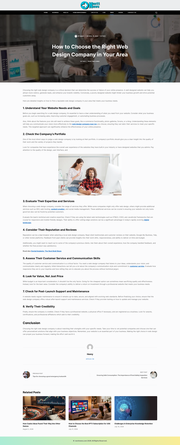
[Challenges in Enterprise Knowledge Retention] (135, 408)
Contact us (132, 12)
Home (46, 12)
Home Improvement (79, 12)
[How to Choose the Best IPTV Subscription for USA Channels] (90, 408)
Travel (120, 12)
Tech (112, 12)
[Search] (156, 12)
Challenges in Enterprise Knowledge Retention (133, 424)
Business (55, 12)
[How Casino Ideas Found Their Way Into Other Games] (44, 408)
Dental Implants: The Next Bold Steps (46, 251)
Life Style (94, 12)
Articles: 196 (90, 359)
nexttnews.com (81, 441)
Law (104, 12)
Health (65, 12)
